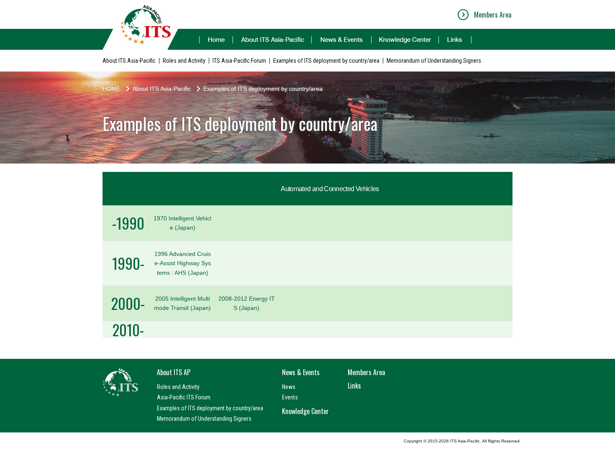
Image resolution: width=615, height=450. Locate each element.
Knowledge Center (305, 411)
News (288, 387)
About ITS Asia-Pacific (129, 60)
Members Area (492, 15)
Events (290, 397)
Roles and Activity (184, 60)
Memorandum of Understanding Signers (434, 60)
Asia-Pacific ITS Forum (183, 397)
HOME (111, 88)
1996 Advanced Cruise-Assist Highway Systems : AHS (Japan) (182, 263)
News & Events (301, 372)
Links (354, 386)
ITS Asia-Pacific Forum (239, 60)
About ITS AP (173, 372)
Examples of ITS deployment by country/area (326, 60)
